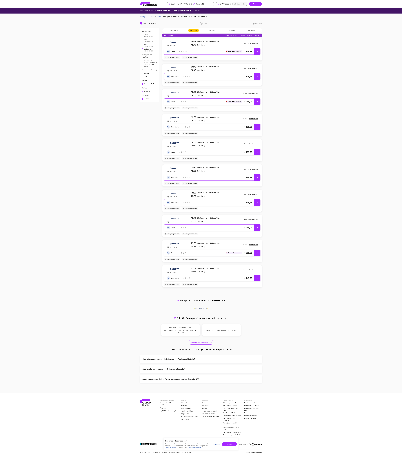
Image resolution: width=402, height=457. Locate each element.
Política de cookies (170, 448)
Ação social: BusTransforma (189, 416)
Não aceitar (216, 444)
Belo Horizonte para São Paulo (230, 409)
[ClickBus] (148, 4)
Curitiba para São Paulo (230, 413)
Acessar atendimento (165, 409)
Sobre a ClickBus (186, 403)
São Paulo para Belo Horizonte (229, 419)
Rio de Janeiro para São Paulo (232, 416)
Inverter (197, 11)
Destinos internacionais (251, 413)
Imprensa (184, 405)
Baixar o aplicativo (186, 408)
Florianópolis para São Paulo (232, 435)
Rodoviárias (205, 405)
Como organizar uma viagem (211, 416)
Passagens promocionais (210, 411)
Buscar (255, 4)
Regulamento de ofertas (251, 405)
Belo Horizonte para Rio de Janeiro (231, 428)
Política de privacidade (194, 448)
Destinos (204, 403)
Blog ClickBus (185, 414)
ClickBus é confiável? (250, 418)
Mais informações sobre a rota (201, 342)
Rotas (159, 17)
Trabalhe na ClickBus (187, 411)
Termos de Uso (186, 452)
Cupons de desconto (208, 414)
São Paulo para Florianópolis (232, 432)
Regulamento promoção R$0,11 (251, 409)
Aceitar (229, 444)
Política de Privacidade (160, 452)
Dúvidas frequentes (250, 403)
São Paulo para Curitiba (230, 405)
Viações (204, 408)
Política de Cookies (174, 452)
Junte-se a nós (185, 419)
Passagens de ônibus (147, 17)
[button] (253, 43)
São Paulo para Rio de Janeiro (232, 403)
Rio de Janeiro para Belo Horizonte (230, 424)
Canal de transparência (251, 416)
